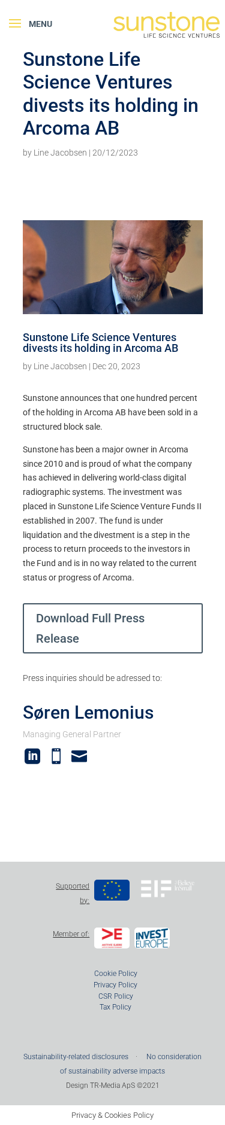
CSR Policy (115, 996)
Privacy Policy (115, 985)
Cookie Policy (115, 973)
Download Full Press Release (90, 628)
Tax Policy (115, 1007)
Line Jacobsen (60, 152)
